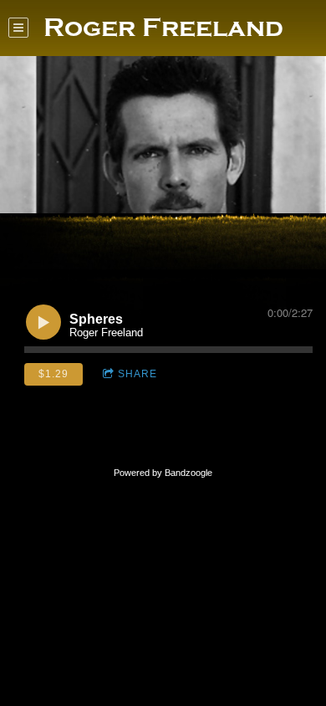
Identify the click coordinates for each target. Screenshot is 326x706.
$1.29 (53, 374)
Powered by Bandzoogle (163, 473)
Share (137, 374)
